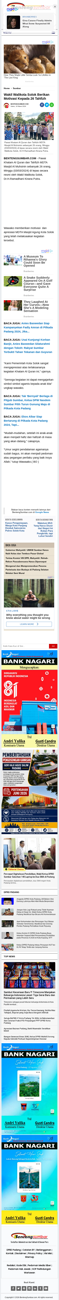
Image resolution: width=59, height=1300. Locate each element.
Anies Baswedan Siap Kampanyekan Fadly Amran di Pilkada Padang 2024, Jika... (28, 327)
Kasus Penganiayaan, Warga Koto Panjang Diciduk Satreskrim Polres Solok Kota (16, 527)
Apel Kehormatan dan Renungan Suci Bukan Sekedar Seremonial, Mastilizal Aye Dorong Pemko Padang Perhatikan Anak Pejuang (35, 923)
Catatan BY (29, 1249)
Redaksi (11, 1265)
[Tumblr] (40, 1288)
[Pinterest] (24, 1288)
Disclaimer (20, 1253)
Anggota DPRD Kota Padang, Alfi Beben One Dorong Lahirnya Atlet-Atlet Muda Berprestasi (35, 900)
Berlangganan (43, 1249)
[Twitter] (18, 1288)
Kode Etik (21, 1265)
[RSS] (46, 1288)
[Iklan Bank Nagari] (30, 1134)
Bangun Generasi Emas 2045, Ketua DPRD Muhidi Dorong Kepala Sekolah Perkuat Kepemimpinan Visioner (29, 1037)
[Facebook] (13, 1288)
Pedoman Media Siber (39, 1265)
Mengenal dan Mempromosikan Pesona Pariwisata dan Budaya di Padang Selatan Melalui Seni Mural (27, 569)
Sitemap (29, 1257)
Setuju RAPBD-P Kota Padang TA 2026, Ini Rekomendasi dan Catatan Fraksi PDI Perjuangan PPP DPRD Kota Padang (29, 1020)
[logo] (29, 1238)
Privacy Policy (35, 1253)
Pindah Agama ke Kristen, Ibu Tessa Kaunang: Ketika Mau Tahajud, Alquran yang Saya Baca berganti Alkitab (29, 1011)
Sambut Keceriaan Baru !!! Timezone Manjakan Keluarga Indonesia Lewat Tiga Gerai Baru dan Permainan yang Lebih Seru (29, 995)
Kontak (9, 1253)
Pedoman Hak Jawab (19, 1269)
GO (53, 646)
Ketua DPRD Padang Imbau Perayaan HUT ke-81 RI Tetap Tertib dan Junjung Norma (36, 946)
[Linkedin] (35, 1288)
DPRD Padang (14, 1249)
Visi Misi (48, 1253)
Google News (42, 512)
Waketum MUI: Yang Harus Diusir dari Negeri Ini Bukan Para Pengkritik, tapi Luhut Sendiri (43, 529)
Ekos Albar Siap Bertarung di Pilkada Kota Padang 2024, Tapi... (26, 420)
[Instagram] (29, 1288)
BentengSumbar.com (28, 1297)
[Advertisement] (29, 201)
